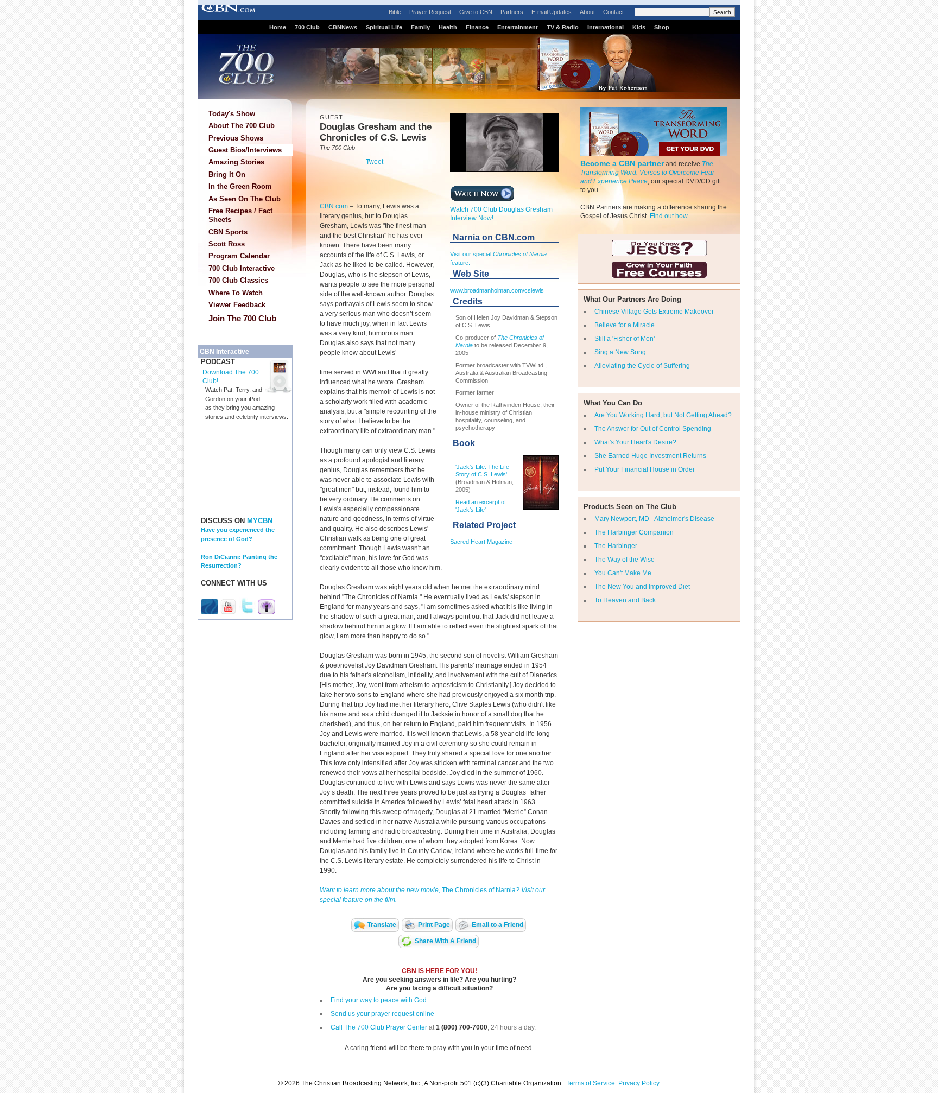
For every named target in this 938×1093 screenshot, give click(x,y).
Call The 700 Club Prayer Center (379, 1027)
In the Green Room (240, 186)
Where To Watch (235, 293)
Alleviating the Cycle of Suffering (642, 366)
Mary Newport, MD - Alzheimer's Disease (654, 519)
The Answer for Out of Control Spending (652, 429)
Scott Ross (226, 244)
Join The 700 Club (242, 318)
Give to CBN (475, 12)
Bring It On (226, 174)
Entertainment (517, 27)
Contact (613, 12)
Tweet (374, 162)
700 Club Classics (238, 280)
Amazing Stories (236, 162)
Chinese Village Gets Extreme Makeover (654, 311)
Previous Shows (235, 138)
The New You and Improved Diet (642, 586)
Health (448, 27)
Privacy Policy (638, 1083)
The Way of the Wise (624, 559)
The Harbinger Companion (634, 532)
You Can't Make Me (622, 573)
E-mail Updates (551, 12)
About (587, 12)
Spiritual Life (384, 27)
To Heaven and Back (625, 600)
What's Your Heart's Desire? (635, 442)
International (605, 27)
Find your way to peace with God (379, 1000)
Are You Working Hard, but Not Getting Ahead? (663, 415)
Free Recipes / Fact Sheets (240, 215)
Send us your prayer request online (382, 1014)
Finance (477, 27)
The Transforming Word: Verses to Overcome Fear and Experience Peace (647, 172)
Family (420, 27)
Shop (661, 27)
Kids (638, 27)
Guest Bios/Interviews (245, 150)
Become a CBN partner (622, 163)
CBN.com (334, 206)
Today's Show (231, 114)
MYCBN (259, 521)
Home (277, 27)
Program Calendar (239, 256)
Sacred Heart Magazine (481, 541)
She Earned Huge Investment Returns (650, 456)
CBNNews (342, 27)
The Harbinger (615, 546)
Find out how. (669, 216)
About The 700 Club (241, 126)
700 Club (307, 27)
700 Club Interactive (241, 268)
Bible (395, 12)
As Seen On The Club (244, 199)
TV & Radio (563, 27)
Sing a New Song (620, 352)
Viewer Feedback (236, 305)
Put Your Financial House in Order (644, 469)
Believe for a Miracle (624, 325)
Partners (511, 12)
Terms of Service (590, 1083)
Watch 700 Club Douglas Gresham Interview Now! (501, 214)
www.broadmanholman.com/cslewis (497, 290)
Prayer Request (430, 12)
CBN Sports (228, 232)
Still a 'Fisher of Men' (624, 338)
